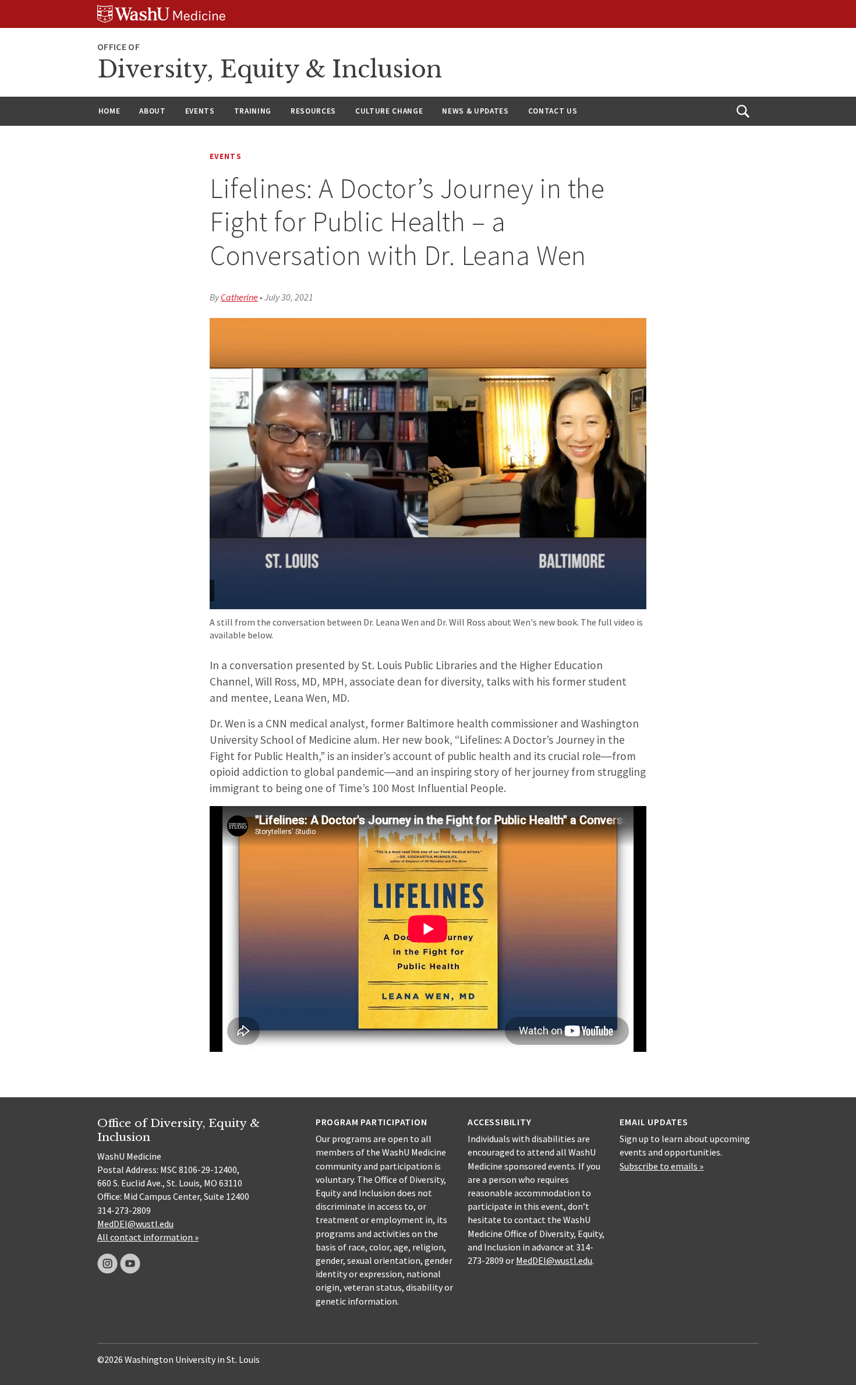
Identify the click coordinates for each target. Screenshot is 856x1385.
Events (200, 111)
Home (109, 111)
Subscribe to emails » (661, 1166)
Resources (313, 111)
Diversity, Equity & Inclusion (269, 69)
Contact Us (553, 111)
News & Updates (475, 111)
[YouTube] (130, 1263)
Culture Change (389, 111)
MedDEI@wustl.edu (135, 1223)
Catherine (239, 297)
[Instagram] (107, 1263)
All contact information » (148, 1237)
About (152, 111)
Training (252, 111)
